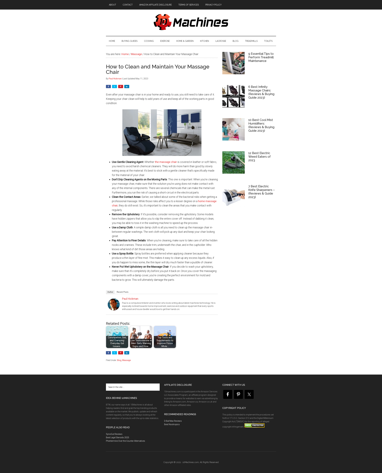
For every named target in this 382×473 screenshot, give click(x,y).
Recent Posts (122, 292)
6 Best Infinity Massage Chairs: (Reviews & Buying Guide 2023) (261, 92)
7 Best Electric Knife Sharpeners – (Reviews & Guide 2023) (261, 192)
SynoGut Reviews (114, 434)
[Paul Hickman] (114, 309)
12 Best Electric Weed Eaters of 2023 (259, 156)
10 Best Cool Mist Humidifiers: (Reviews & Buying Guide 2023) (261, 125)
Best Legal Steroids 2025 (117, 437)
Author (110, 292)
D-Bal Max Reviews (173, 421)
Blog (119, 360)
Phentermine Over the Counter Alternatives (125, 441)
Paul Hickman (130, 298)
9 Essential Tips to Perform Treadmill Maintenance (261, 57)
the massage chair (166, 161)
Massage (126, 360)
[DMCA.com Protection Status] (254, 427)
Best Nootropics (172, 424)
